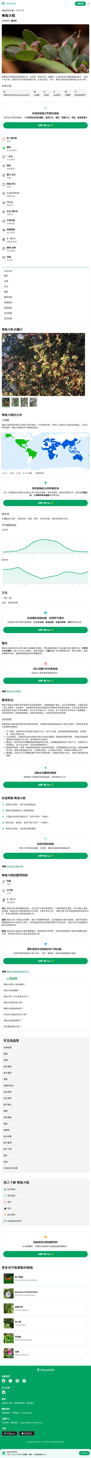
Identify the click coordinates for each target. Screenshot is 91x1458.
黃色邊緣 (8, 1117)
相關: (11, 691)
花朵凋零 (8, 1092)
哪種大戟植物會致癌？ (14, 1008)
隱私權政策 (6, 1413)
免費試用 (80, 4)
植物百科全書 (8, 10)
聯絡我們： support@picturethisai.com (27, 1422)
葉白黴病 (8, 1066)
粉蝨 (6, 1162)
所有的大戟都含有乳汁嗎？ (16, 1014)
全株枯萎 (8, 1047)
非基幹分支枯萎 (11, 1168)
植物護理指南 (19, 1403)
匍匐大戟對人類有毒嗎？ (15, 984)
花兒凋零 (8, 1098)
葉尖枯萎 (8, 1136)
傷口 (6, 1155)
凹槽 (6, 1060)
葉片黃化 (8, 1104)
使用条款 (16, 1413)
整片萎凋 (8, 1073)
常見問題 (5, 1422)
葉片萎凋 (8, 1143)
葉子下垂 (8, 1149)
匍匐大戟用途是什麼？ (14, 1002)
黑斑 (6, 1079)
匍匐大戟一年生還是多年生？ (17, 996)
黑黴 (6, 1054)
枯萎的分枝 (9, 1085)
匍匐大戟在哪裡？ (12, 990)
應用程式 (30, 1403)
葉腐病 (7, 1130)
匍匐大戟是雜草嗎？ (13, 1020)
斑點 (6, 1123)
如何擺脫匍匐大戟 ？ (13, 1026)
